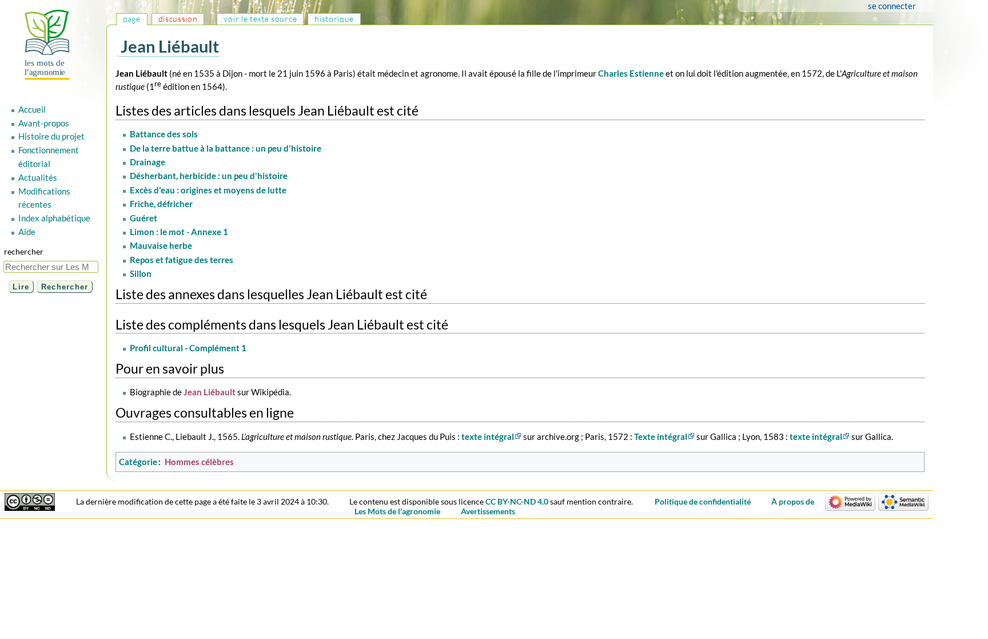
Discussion (178, 18)
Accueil (32, 109)
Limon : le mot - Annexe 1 (179, 232)
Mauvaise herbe (161, 245)
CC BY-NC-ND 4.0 (516, 501)
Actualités (37, 177)
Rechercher (23, 251)
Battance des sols (164, 134)
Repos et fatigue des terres (181, 260)
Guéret (143, 218)
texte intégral (487, 436)
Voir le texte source (260, 18)
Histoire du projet (51, 136)
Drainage (147, 162)
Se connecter (892, 6)
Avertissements (488, 511)
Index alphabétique (54, 218)
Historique (334, 18)
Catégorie (138, 462)
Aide (26, 232)
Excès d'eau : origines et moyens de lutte (208, 190)
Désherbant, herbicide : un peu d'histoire (209, 175)
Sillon (141, 273)
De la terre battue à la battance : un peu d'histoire (225, 148)
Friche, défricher (161, 204)
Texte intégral (660, 436)
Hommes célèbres (199, 462)
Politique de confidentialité (703, 501)
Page (132, 18)
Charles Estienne (631, 73)
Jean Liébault (210, 392)
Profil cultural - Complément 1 (188, 348)
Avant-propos (43, 123)
